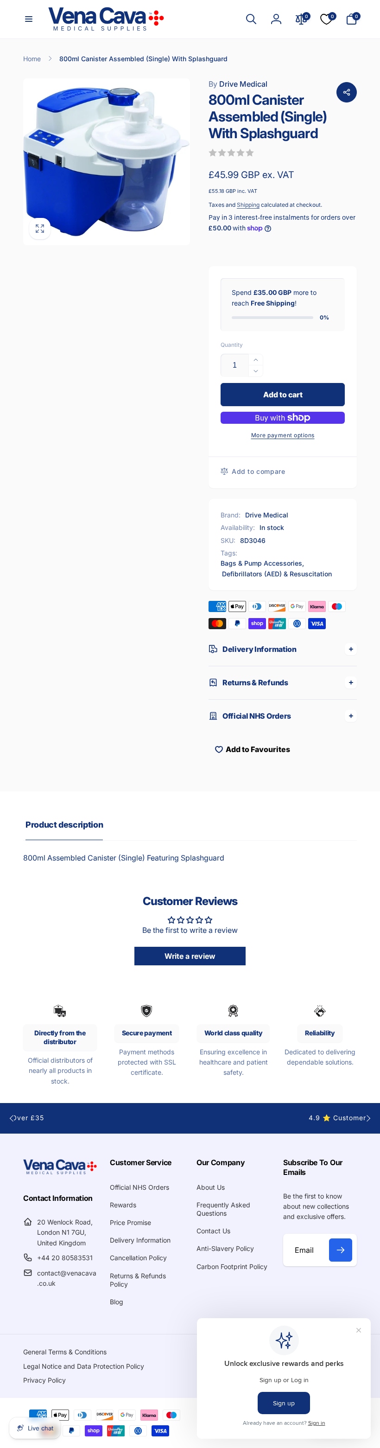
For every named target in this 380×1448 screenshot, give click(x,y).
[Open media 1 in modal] (106, 161)
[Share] (346, 92)
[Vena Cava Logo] (60, 1173)
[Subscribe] (340, 1250)
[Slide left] (12, 1118)
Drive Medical (238, 84)
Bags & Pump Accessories (261, 563)
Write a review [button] (190, 956)
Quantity (232, 345)
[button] (29, 19)
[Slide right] (368, 1118)
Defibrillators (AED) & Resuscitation (277, 574)
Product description (64, 824)
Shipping (248, 204)
